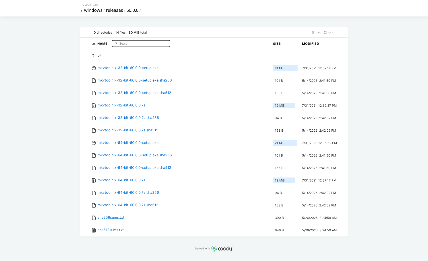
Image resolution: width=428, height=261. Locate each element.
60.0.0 (132, 10)
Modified (310, 43)
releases (114, 10)
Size (277, 43)
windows (93, 10)
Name (103, 43)
